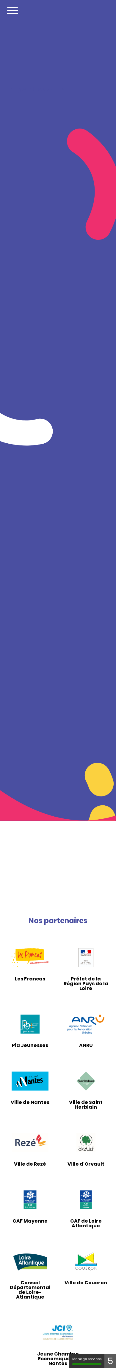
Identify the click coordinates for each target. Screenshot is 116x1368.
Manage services (86, 1358)
